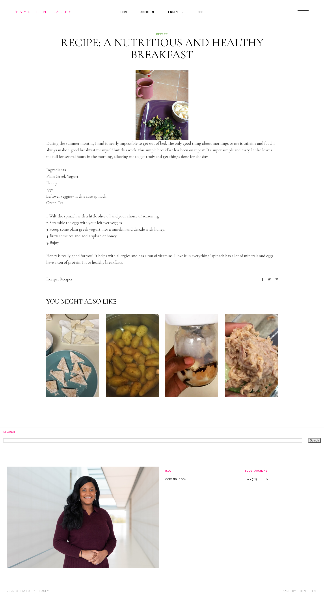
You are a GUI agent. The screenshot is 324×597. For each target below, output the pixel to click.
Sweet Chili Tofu (71, 384)
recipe (162, 34)
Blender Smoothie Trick (187, 380)
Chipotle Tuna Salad (250, 384)
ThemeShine (308, 591)
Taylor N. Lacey (44, 11)
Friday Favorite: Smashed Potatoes (127, 377)
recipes (66, 279)
